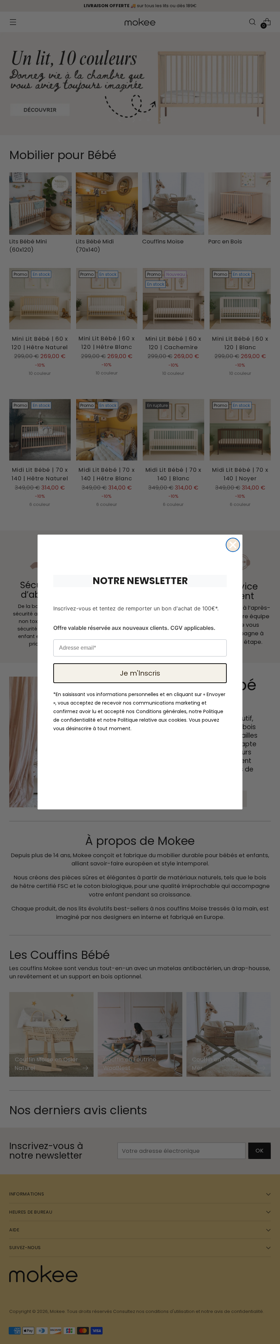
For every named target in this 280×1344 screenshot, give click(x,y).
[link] (140, 549)
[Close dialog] (233, 545)
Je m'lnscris (140, 673)
